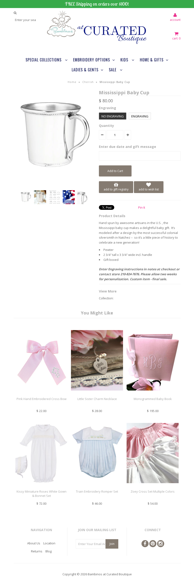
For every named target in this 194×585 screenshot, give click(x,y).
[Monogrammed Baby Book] (153, 394)
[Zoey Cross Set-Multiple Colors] (153, 487)
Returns (36, 551)
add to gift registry (116, 189)
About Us (33, 543)
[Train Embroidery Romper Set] (97, 487)
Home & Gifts (151, 60)
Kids (124, 60)
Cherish (88, 82)
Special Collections (44, 60)
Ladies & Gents (85, 70)
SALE (113, 70)
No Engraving (112, 116)
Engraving (139, 116)
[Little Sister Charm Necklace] (97, 394)
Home (72, 82)
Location (49, 543)
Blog (48, 551)
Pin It (141, 207)
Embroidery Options (91, 60)
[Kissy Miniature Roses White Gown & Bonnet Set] (41, 487)
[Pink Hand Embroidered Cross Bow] (41, 394)
